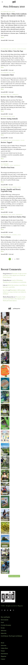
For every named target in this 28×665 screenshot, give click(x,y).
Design (14, 48)
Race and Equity (5, 617)
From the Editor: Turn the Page (12, 51)
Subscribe (3, 633)
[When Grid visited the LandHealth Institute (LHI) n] (4, 554)
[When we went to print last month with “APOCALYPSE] (4, 357)
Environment (16, 140)
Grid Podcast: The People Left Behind (11, 636)
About (2, 643)
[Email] (13, 610)
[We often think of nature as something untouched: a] (4, 502)
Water (22, 140)
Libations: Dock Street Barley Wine (13, 217)
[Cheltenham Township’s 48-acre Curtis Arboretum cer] (4, 410)
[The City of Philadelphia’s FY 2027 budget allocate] (4, 384)
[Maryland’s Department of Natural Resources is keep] (4, 423)
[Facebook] (2, 610)
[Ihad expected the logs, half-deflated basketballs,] (4, 515)
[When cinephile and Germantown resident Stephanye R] (4, 331)
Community (15, 94)
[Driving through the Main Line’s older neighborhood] (4, 462)
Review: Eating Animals (9, 119)
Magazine (3, 656)
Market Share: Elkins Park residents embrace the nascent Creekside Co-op (14, 16)
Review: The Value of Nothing (11, 97)
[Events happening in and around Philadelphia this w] (4, 371)
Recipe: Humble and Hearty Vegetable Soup (11, 190)
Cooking (14, 187)
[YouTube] (10, 610)
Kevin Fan (5, 290)
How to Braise (6, 237)
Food (13, 11)
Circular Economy (6, 625)
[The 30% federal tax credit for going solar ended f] (4, 344)
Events (3, 628)
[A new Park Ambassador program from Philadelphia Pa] (4, 397)
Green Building (21, 48)
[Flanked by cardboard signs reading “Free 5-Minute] (4, 567)
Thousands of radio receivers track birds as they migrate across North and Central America (15, 275)
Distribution (4, 654)
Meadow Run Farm (7, 168)
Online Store (4, 648)
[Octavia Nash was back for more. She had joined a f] (4, 489)
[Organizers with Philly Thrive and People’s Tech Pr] (4, 318)
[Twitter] (5, 610)
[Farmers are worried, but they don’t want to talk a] (4, 541)
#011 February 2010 (6, 11)
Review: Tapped (6, 142)
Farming (6, 165)
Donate (3, 651)
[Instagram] (8, 610)
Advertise (3, 630)
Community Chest (7, 75)
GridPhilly (17, 165)
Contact (3, 659)
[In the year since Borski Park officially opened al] (4, 449)
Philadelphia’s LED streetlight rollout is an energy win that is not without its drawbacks (14, 292)
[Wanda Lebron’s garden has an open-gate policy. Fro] (4, 475)
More (2, 37)
